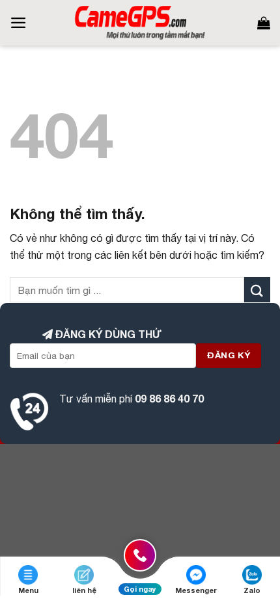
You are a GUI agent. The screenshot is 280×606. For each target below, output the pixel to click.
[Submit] (257, 289)
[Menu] (18, 23)
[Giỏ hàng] (263, 22)
